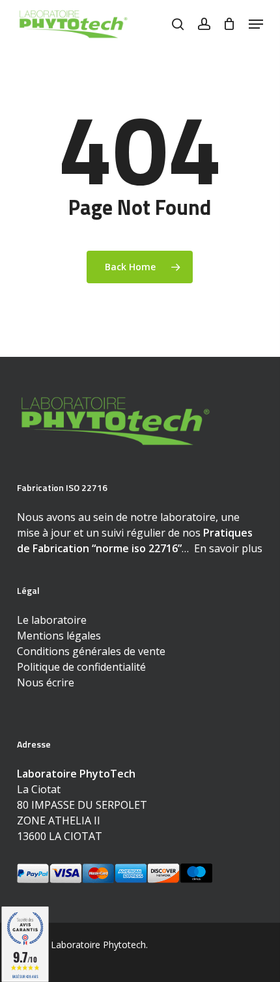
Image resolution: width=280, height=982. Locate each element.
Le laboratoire (52, 620)
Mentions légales (59, 635)
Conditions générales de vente (91, 651)
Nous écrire (45, 682)
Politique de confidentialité (81, 667)
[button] (256, 24)
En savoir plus (228, 548)
